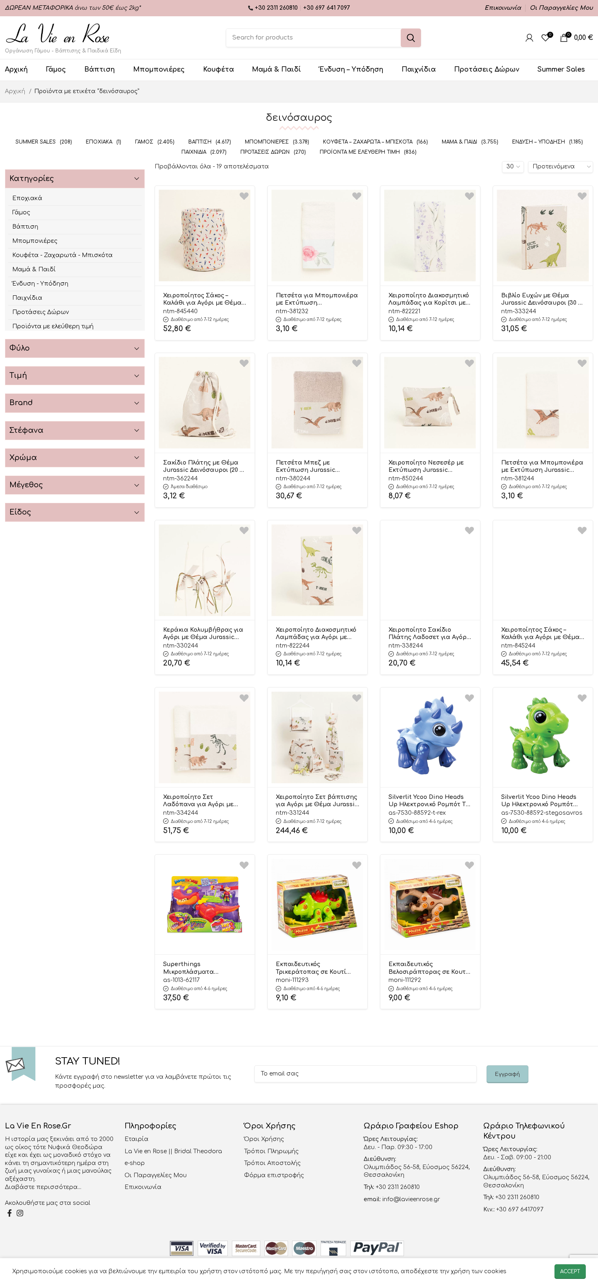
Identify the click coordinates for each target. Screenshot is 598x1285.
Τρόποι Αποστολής (272, 1163)
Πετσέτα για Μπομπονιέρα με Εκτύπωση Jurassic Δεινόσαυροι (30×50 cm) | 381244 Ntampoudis (542, 467)
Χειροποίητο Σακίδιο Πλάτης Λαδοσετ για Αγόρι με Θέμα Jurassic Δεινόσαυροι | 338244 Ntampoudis (428, 634)
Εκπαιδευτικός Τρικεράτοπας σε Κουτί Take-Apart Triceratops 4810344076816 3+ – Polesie (314, 968)
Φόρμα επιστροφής (274, 1175)
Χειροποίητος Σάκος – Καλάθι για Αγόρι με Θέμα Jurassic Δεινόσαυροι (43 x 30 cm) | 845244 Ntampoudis (542, 634)
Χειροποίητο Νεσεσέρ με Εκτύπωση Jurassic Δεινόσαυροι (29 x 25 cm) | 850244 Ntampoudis (426, 467)
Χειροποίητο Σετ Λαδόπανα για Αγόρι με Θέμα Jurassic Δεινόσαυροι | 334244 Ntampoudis (198, 801)
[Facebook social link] (9, 1213)
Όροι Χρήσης (264, 1139)
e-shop (134, 1163)
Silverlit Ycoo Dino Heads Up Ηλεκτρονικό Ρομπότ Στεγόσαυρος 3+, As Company (538, 801)
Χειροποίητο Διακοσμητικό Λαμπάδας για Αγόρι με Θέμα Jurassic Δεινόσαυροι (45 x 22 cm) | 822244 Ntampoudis (316, 634)
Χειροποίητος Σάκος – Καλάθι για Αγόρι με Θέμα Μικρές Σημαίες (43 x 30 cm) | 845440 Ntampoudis (202, 299)
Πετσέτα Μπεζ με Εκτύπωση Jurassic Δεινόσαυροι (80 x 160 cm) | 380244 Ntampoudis (315, 467)
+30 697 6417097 (519, 1209)
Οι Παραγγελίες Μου (155, 1175)
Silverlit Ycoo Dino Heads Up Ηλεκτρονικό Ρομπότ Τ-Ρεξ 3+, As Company (428, 801)
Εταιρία (136, 1139)
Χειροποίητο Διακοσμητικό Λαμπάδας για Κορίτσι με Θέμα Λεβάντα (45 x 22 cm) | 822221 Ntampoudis (428, 299)
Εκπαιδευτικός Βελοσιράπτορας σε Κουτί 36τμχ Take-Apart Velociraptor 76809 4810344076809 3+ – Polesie (428, 968)
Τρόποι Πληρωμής (271, 1151)
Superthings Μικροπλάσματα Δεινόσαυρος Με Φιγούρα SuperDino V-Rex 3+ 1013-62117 (202, 968)
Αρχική (16, 91)
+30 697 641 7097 (326, 8)
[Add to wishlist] (244, 196)
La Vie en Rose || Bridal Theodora (173, 1151)
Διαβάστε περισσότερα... (43, 1187)
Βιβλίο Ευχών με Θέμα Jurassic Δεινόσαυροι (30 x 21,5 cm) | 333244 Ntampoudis (541, 299)
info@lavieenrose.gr (411, 1199)
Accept (570, 1271)
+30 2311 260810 (277, 8)
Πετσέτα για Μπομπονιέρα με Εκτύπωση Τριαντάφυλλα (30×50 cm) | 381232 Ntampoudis (317, 299)
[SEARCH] (411, 37)
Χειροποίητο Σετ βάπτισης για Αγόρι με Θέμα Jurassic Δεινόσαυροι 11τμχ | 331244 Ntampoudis (317, 801)
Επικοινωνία (143, 1187)
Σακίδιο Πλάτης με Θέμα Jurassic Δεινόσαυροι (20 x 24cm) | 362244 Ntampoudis (203, 467)
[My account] (529, 38)
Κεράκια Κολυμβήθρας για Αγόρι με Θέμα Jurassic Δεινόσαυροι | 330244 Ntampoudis (203, 634)
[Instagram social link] (20, 1213)
